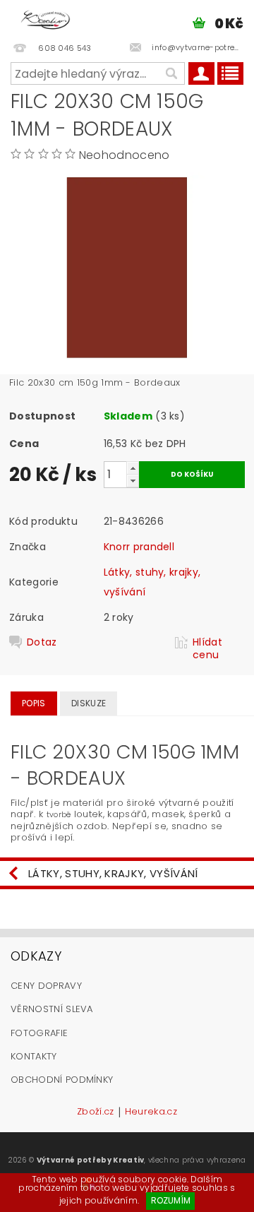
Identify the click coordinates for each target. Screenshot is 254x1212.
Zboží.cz (95, 1112)
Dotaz (42, 642)
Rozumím (170, 1200)
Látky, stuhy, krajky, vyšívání (113, 873)
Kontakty (34, 1056)
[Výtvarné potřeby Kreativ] (45, 18)
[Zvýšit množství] (132, 468)
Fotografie (39, 1033)
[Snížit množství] (132, 480)
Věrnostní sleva (52, 1009)
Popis (34, 703)
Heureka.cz (151, 1112)
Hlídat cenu (207, 648)
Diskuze (88, 703)
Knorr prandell (139, 547)
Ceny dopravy (46, 985)
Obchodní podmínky (62, 1079)
